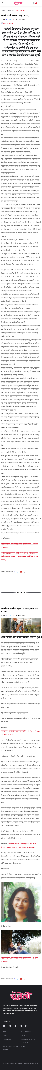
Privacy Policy (7, 1039)
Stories (23, 1046)
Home (4, 1031)
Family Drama (10, 10)
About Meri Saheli (26, 1031)
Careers (5, 1035)
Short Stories (20, 10)
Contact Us (24, 1035)
